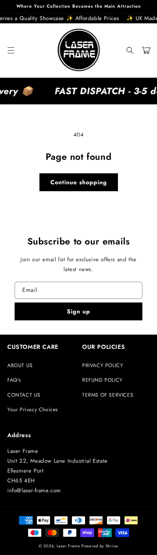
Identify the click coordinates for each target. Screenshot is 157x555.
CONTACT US (24, 394)
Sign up (78, 311)
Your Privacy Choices (32, 409)
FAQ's (14, 380)
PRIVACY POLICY (102, 365)
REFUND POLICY (102, 380)
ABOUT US (20, 365)
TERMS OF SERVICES (107, 394)
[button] (11, 50)
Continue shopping (78, 182)
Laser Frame (68, 546)
